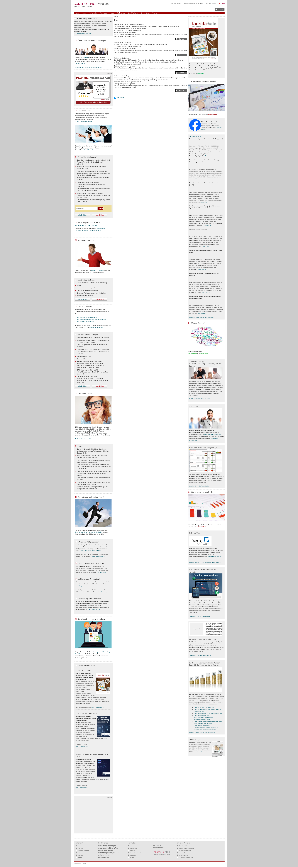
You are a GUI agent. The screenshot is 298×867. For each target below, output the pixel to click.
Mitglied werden (176, 3)
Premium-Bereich (189, 3)
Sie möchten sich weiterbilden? (91, 497)
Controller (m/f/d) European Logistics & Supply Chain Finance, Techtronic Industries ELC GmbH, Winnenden (93, 162)
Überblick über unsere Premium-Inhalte (90, 550)
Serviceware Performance (85, 295)
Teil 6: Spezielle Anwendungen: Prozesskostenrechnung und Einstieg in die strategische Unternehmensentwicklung (206, 727)
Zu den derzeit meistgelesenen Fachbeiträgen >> (90, 319)
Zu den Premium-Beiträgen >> (84, 321)
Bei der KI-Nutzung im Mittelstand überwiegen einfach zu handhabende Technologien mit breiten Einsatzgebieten (93, 451)
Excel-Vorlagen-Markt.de (186, 857)
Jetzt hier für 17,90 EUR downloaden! (199, 616)
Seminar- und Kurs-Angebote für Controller (88, 532)
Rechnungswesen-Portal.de (186, 848)
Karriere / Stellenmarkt (117, 13)
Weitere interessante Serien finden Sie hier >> (202, 732)
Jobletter (132, 857)
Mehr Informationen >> (214, 556)
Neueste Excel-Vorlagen (88, 334)
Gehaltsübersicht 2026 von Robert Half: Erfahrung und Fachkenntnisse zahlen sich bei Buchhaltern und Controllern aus (94, 466)
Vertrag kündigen (108, 846)
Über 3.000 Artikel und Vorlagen (92, 40)
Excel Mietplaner (82, 359)
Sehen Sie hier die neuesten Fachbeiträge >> (89, 67)
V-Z (96, 225)
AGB (79, 852)
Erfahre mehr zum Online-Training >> (199, 398)
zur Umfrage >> (102, 572)
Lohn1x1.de (182, 852)
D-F (79, 225)
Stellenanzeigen (195, 136)
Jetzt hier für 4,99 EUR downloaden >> (200, 655)
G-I (83, 225)
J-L (86, 225)
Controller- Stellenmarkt (88, 157)
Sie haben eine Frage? (87, 239)
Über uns (80, 848)
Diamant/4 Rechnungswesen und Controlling (91, 293)
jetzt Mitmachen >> (94, 609)
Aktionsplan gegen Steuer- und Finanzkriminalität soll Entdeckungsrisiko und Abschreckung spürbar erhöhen (94, 473)
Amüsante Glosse (85, 393)
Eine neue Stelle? (85, 110)
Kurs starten (120, 98)
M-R (89, 225)
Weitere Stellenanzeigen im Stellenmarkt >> (201, 317)
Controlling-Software (87, 279)
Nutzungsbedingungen (109, 853)
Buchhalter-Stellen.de (185, 850)
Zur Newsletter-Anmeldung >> (82, 33)
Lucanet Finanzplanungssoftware (87, 290)
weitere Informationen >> (90, 150)
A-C (76, 225)
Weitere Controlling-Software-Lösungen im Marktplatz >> (205, 562)
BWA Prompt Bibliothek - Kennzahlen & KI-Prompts (93, 337)
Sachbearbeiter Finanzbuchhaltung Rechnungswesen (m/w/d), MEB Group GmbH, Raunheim (91, 184)
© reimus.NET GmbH (80, 863)
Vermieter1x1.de (183, 855)
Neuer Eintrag (99, 215)
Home (116, 16)
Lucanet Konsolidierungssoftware (87, 288)
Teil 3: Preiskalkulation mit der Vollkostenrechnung (208, 713)
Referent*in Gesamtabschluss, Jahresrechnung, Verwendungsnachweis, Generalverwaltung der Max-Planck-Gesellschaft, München (94, 173)
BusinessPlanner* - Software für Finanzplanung (92, 283)
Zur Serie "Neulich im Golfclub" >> (85, 439)
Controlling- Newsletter (87, 18)
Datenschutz (105, 855)
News (77, 13)
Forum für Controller (97, 271)
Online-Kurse (145, 13)
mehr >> (206, 74)
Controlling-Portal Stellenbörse (212, 434)
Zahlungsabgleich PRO (84, 356)
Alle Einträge (82, 215)
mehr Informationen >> (97, 707)
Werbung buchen (210, 3)
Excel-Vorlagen (133, 13)
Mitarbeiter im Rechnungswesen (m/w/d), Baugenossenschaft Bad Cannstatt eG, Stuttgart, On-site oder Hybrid (93, 195)
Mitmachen (133, 850)
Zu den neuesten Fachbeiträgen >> (86, 317)
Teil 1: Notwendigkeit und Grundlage (204, 707)
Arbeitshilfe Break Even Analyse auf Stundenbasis (93, 349)
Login (223, 3)
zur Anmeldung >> (104, 592)
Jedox (79, 285)
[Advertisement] (93, 815)
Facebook (80, 855)
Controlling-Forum (80, 63)
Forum (83, 13)
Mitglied (85, 57)
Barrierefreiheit (106, 850)
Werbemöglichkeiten (83, 850)
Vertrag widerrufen (109, 848)
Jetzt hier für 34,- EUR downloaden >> (200, 486)
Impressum (104, 857)
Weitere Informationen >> (98, 556)
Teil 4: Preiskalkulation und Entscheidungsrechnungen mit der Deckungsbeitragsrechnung (203, 717)
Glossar (155, 13)
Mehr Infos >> (209, 156)
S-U (92, 225)
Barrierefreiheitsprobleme (137, 852)
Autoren (200, 3)
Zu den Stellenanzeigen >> (83, 121)
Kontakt (80, 846)
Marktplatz (103, 13)
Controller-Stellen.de (184, 846)
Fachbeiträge (93, 13)
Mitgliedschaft (133, 848)
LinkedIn (80, 857)
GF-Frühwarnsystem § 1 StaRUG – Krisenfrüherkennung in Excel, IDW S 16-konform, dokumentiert (92, 372)
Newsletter (133, 855)
